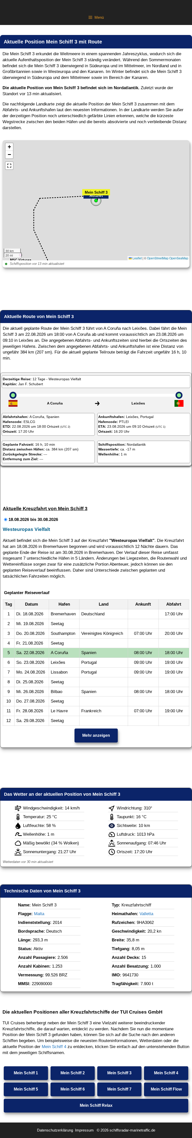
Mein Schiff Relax (96, 1105)
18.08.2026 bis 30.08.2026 (33, 519)
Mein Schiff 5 (26, 1089)
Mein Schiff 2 (72, 1073)
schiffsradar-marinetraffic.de (132, 1130)
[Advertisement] (96, 290)
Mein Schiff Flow (166, 1089)
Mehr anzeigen (96, 735)
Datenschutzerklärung (55, 1130)
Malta (39, 913)
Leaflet (137, 258)
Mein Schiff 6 (72, 1089)
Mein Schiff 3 (119, 1073)
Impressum (84, 1130)
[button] (96, 198)
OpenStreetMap (157, 258)
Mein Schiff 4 (54, 1046)
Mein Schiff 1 (26, 1073)
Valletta (146, 913)
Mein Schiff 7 (119, 1089)
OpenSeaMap (178, 258)
